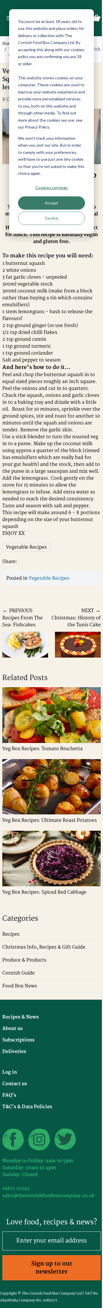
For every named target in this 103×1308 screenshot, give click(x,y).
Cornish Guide (18, 973)
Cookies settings (51, 187)
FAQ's (9, 1095)
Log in (9, 1072)
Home (8, 43)
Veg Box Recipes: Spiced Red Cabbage (44, 892)
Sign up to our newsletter (51, 1267)
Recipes (10, 934)
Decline (51, 218)
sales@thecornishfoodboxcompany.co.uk (48, 1195)
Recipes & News (20, 1017)
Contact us (14, 1084)
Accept (51, 202)
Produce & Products (24, 960)
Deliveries (14, 1051)
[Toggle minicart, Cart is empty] (96, 18)
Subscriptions (18, 1040)
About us (12, 1028)
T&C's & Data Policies (27, 1107)
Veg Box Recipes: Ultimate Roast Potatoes (49, 820)
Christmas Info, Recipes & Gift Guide (43, 947)
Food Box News (19, 986)
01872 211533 (15, 1188)
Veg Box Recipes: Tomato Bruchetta (42, 749)
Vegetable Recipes (49, 578)
